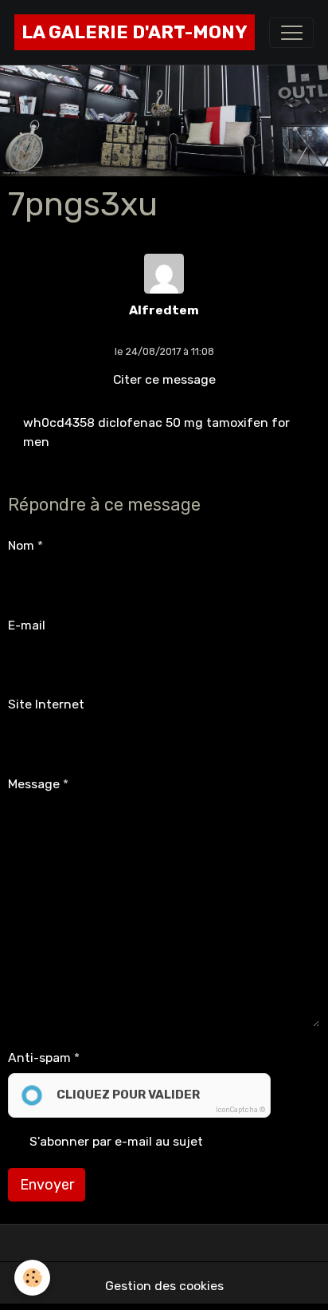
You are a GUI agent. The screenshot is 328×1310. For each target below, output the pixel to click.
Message (34, 783)
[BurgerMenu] (291, 33)
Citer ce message (164, 379)
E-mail (26, 625)
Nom (21, 545)
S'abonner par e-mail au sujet (116, 1141)
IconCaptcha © (240, 1110)
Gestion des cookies (164, 1285)
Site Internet (46, 704)
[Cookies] (32, 1278)
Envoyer (47, 1185)
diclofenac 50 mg (150, 422)
